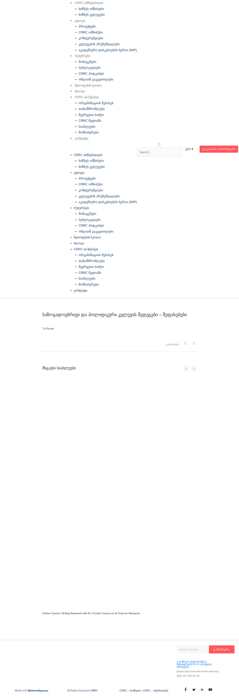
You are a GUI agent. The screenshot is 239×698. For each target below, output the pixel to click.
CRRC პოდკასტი (91, 73)
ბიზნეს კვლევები (92, 14)
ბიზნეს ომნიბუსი (91, 9)
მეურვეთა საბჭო (91, 115)
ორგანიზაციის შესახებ (96, 103)
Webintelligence (38, 690)
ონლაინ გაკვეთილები (96, 79)
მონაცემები (87, 62)
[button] (100, 149)
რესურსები (82, 55)
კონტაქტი (81, 138)
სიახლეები (87, 126)
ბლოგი (80, 91)
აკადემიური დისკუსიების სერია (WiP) (108, 50)
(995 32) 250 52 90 (188, 675)
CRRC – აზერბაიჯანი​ (155, 690)
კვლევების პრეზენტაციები (99, 44)
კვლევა (80, 20)
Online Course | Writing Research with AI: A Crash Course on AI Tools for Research (91, 613)
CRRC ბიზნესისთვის (89, 2)
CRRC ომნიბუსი (91, 32)
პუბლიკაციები (90, 67)
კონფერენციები (91, 38)
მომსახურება (89, 132)
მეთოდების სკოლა (88, 85)
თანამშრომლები (92, 109)
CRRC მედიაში (90, 120)
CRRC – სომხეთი (130, 690)
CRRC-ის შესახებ (87, 97)
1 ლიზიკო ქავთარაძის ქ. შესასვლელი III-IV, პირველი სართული (194, 664)
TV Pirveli (48, 328)
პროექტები (87, 26)
